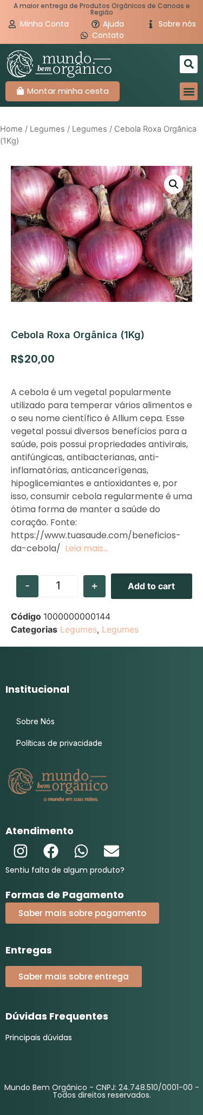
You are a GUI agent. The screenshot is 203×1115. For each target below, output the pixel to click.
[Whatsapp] (81, 851)
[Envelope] (111, 851)
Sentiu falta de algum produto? (65, 870)
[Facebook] (51, 851)
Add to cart (151, 586)
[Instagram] (20, 851)
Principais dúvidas (38, 1037)
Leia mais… (86, 548)
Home (11, 129)
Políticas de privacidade (59, 742)
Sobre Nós (35, 721)
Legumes (47, 129)
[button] (189, 64)
